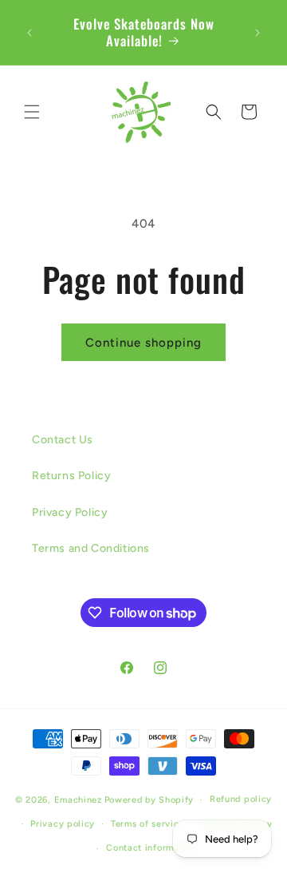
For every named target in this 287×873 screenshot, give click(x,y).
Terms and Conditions (91, 548)
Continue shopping (143, 342)
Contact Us (62, 439)
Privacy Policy (70, 512)
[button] (31, 111)
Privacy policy (62, 824)
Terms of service (147, 824)
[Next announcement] (257, 32)
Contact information (151, 848)
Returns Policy (71, 475)
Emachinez (78, 800)
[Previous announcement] (29, 32)
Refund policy (241, 799)
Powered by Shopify (149, 800)
